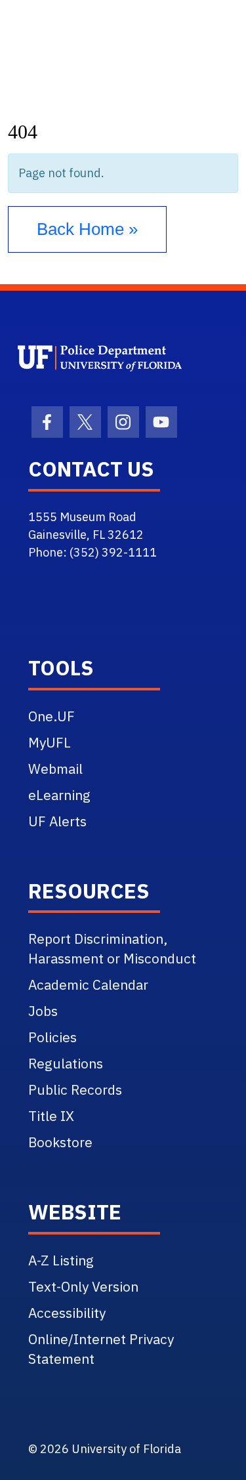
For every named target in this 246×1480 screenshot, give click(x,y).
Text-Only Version (83, 1286)
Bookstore (60, 1142)
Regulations (65, 1063)
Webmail (55, 768)
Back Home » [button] (87, 229)
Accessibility (67, 1312)
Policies (52, 1037)
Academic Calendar (88, 984)
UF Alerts (57, 821)
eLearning (59, 795)
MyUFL (49, 742)
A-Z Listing (61, 1260)
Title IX (51, 1116)
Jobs (43, 1011)
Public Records (75, 1089)
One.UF (51, 716)
